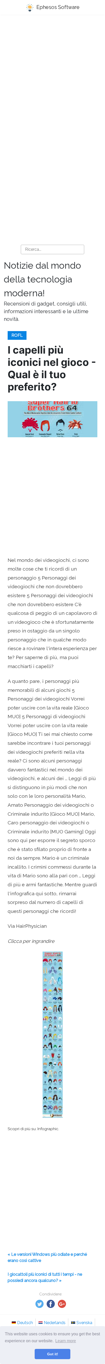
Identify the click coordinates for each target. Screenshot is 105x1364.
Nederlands (54, 1322)
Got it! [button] (52, 1354)
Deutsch (25, 1322)
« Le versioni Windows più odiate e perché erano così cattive (47, 1257)
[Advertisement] (52, 76)
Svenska (84, 1322)
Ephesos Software (57, 7)
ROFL (17, 335)
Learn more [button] (65, 1341)
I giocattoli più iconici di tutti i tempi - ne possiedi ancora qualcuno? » (45, 1277)
